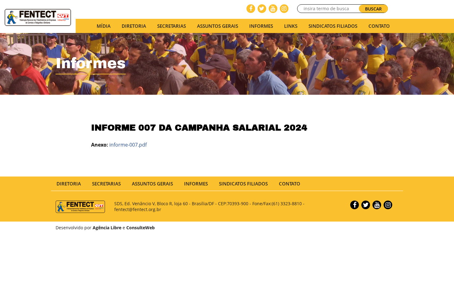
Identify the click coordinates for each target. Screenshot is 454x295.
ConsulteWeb (140, 228)
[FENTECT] (38, 17)
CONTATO (379, 26)
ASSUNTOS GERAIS (152, 184)
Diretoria (69, 184)
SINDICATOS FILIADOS (333, 26)
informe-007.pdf (128, 144)
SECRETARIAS (171, 26)
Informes (261, 26)
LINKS (290, 26)
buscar (373, 9)
